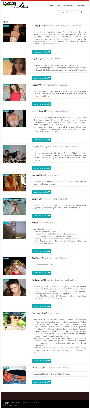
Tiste (53, 222)
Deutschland (67, 5)
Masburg (54, 175)
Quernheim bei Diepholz (65, 280)
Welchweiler (54, 59)
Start (51, 5)
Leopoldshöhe (61, 111)
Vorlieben (80, 5)
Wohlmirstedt (60, 85)
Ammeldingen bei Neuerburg (69, 25)
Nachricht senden (41, 52)
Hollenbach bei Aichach (65, 146)
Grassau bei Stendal (62, 367)
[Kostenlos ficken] (15, 5)
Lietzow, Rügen (59, 258)
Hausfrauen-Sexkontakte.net (30, 403)
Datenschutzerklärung (10, 405)
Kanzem (58, 313)
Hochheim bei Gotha (59, 199)
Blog (58, 5)
